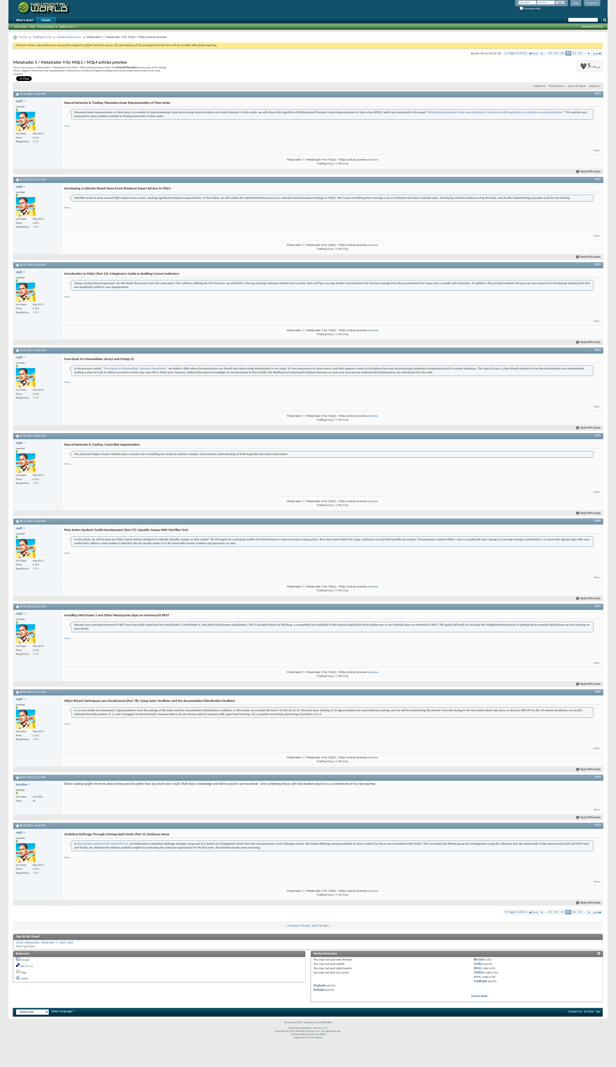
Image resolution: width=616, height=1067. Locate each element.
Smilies (478, 964)
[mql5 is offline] (25, 121)
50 (562, 53)
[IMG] (477, 968)
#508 (598, 691)
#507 (598, 606)
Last (595, 53)
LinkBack (538, 86)
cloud (19, 942)
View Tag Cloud (25, 946)
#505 (598, 435)
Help (576, 3)
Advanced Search (592, 26)
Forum (46, 20)
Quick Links (67, 26)
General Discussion (69, 37)
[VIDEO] (479, 972)
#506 (598, 520)
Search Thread (575, 86)
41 (550, 53)
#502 (598, 179)
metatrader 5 (49, 942)
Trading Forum (42, 37)
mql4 (62, 942)
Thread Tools (555, 86)
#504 (598, 350)
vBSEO (322, 1034)
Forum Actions (46, 26)
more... (68, 126)
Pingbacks (320, 985)
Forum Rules (479, 996)
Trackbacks (480, 981)
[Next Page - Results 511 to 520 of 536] (589, 53)
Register (592, 3)
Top (598, 1011)
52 (574, 53)
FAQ (32, 26)
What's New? (25, 20)
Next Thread (319, 925)
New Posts (20, 26)
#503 (598, 264)
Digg (23, 972)
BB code (479, 959)
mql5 (70, 942)
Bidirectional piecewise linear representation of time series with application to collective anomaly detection (495, 112)
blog (345, 163)
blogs (330, 163)
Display (593, 86)
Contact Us (575, 1011)
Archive (589, 1011)
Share (597, 150)
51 (568, 53)
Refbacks (319, 990)
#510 (598, 825)
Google (24, 959)
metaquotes (32, 942)
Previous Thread (299, 925)
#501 (598, 93)
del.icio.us (26, 966)
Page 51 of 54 (517, 53)
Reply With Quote (591, 171)
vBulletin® (307, 1028)
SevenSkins (317, 1037)
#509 (598, 777)
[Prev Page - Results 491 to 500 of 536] (542, 53)
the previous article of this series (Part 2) (102, 843)
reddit (24, 978)
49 (556, 53)
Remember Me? (532, 8)
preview (373, 159)
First (535, 53)
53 (580, 53)
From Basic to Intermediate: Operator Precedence (135, 368)
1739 (35, 141)
